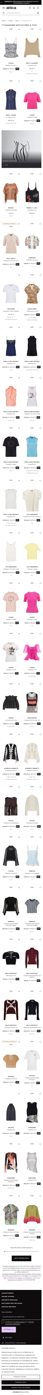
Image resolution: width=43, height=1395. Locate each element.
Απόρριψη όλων (20, 1382)
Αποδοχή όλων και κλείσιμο (20, 1387)
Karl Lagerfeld (26, 1274)
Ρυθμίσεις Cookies (20, 1376)
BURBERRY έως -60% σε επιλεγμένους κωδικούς (17, 1)
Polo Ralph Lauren (15, 1274)
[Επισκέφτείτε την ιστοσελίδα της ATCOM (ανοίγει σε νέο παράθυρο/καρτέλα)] (21, 1392)
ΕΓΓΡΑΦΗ (7, 1329)
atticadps (8, 1337)
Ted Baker (5, 1274)
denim (20, 1278)
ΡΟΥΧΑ (17, 20)
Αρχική (4, 20)
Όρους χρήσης (20, 1322)
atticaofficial (10, 1343)
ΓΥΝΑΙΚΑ (10, 20)
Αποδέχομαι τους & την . (19, 1323)
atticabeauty (20, 1343)
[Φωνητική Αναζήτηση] (38, 13)
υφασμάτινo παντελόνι (15, 1279)
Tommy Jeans (36, 1274)
